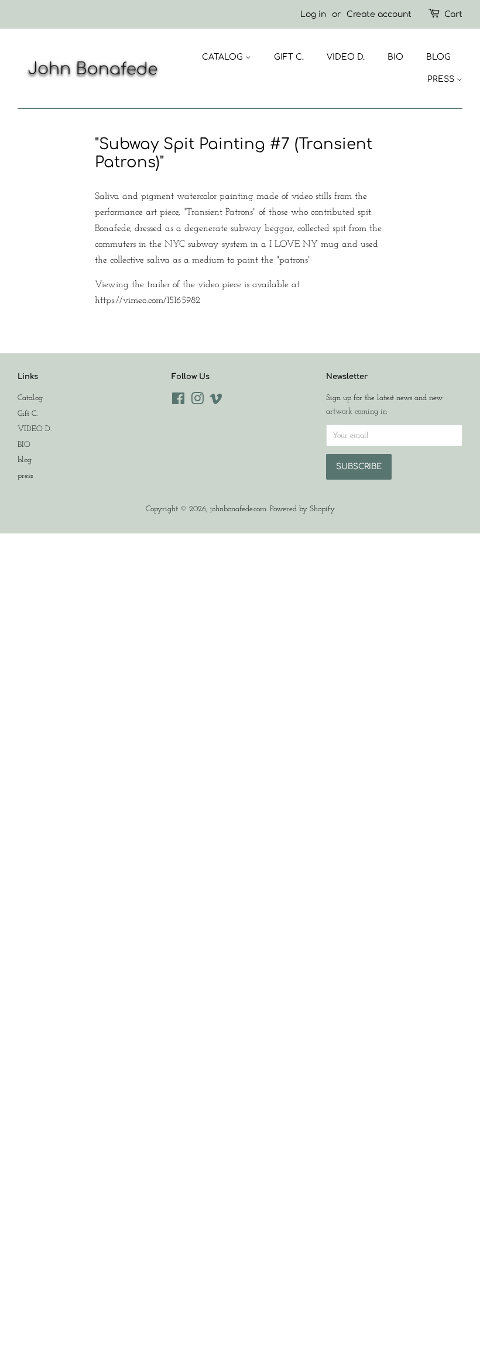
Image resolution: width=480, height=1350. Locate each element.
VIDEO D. (346, 57)
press (442, 79)
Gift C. (289, 57)
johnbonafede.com (238, 509)
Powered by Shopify (302, 509)
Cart (453, 14)
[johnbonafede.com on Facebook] (178, 401)
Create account (379, 14)
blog (438, 57)
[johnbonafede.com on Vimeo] (216, 401)
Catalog (223, 57)
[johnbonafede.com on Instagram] (197, 401)
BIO (395, 57)
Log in (313, 14)
